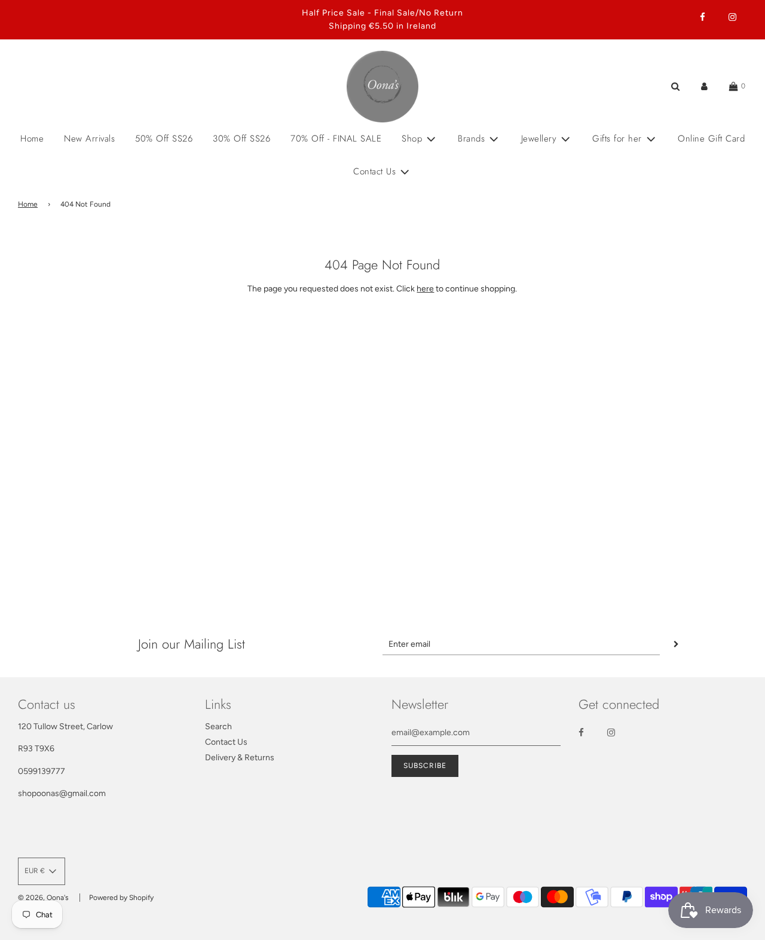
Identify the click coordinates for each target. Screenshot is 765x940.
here (425, 289)
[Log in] (704, 86)
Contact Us (226, 742)
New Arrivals (89, 138)
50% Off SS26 (163, 138)
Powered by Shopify (121, 897)
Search (218, 726)
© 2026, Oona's (43, 897)
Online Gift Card (711, 138)
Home (32, 138)
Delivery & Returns (239, 757)
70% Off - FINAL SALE (335, 138)
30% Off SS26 (241, 138)
